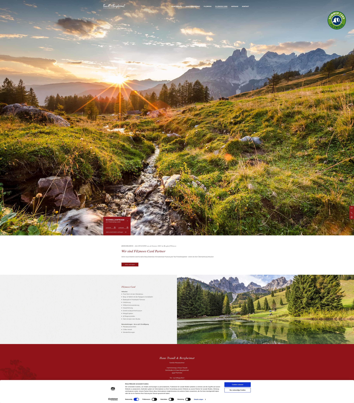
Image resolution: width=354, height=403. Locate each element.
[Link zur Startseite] (114, 8)
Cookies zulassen (237, 384)
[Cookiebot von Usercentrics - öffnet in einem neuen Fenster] (113, 399)
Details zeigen (198, 399)
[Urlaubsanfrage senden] (351, 208)
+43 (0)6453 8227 (178, 378)
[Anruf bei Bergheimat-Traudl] (351, 212)
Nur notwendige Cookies (238, 390)
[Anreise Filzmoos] (351, 217)
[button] (130, 264)
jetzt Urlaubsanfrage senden (115, 221)
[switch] (154, 399)
